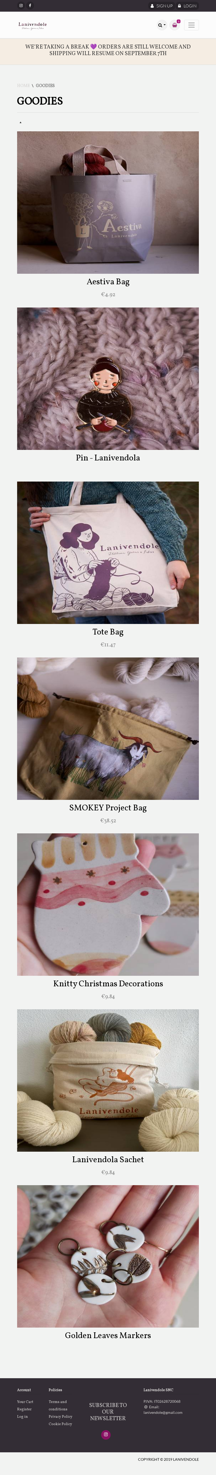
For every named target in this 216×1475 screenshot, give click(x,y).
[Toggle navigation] (191, 25)
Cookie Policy (60, 1424)
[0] (174, 25)
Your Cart (25, 1402)
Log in (22, 1416)
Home (23, 86)
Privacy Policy (60, 1416)
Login (190, 5)
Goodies (45, 86)
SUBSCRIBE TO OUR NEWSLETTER (108, 1412)
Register (24, 1409)
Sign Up (164, 5)
